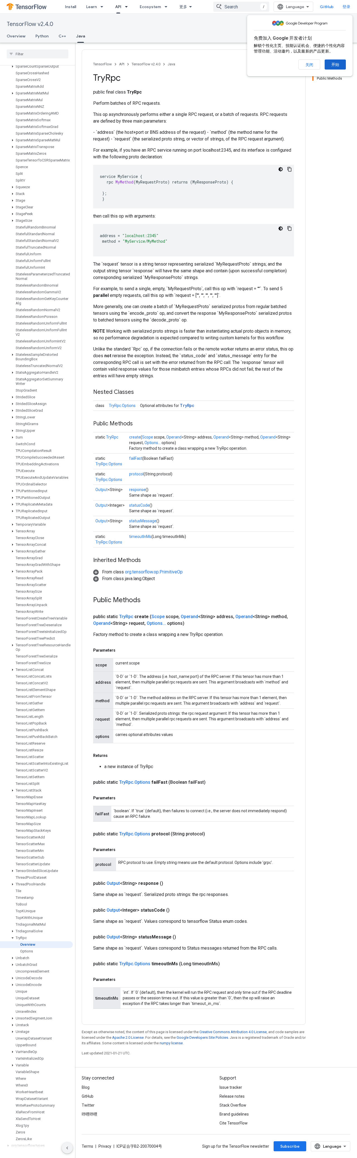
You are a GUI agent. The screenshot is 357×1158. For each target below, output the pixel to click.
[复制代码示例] (289, 169)
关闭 (309, 64)
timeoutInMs (140, 536)
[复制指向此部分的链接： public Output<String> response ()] (169, 883)
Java (80, 36)
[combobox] (241, 7)
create (135, 437)
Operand (174, 437)
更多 (183, 6)
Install (70, 6)
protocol (136, 474)
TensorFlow (102, 64)
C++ (62, 36)
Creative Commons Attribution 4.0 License (233, 1032)
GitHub (327, 6)
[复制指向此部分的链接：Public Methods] (138, 424)
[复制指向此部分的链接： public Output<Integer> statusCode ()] (176, 910)
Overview (16, 36)
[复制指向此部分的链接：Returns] (113, 755)
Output (101, 489)
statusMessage (142, 521)
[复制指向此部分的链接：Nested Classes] (139, 392)
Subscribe (290, 1146)
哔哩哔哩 (89, 1114)
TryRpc (187, 405)
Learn (91, 6)
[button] (36, 66)
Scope (147, 437)
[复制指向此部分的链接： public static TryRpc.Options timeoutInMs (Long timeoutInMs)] (226, 964)
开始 (335, 64)
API (118, 6)
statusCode (139, 505)
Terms (87, 1146)
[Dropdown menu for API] (128, 6)
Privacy (104, 1146)
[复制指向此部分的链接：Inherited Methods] (146, 560)
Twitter (88, 1105)
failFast (135, 458)
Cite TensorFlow (233, 1123)
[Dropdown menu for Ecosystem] (167, 6)
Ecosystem (150, 6)
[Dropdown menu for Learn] (103, 6)
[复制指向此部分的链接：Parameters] (121, 650)
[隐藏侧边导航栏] (67, 1148)
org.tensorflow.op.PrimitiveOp (154, 572)
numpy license (171, 1043)
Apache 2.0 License (128, 1037)
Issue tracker (230, 1087)
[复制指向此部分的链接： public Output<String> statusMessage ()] (182, 937)
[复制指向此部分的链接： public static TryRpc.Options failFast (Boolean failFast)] (212, 782)
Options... (152, 442)
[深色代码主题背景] (280, 169)
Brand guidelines (234, 1114)
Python (42, 36)
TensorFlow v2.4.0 (30, 24)
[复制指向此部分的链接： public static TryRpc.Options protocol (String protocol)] (211, 834)
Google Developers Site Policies (202, 1037)
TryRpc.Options (122, 405)
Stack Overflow (232, 1105)
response (137, 489)
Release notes (232, 1096)
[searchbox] (37, 53)
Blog (86, 1087)
